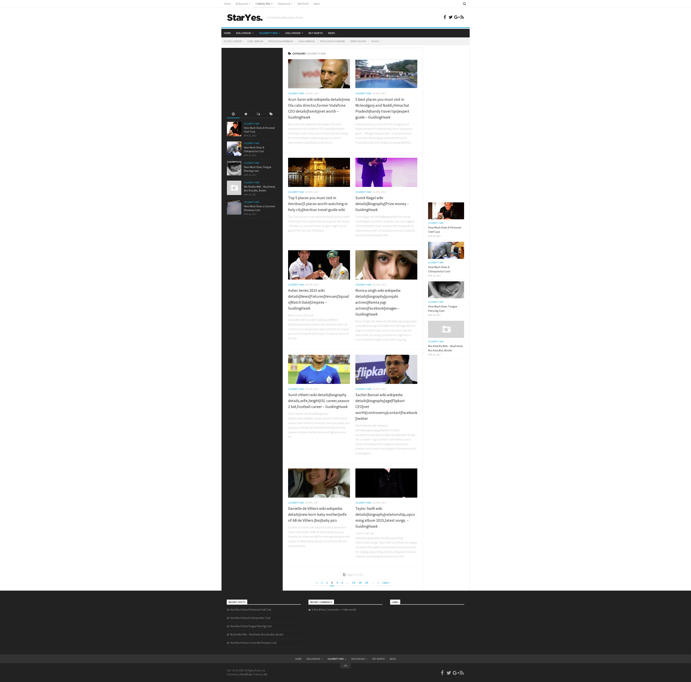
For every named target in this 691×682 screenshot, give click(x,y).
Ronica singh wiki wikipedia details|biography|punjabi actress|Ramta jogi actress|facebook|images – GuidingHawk (378, 302)
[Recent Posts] (233, 114)
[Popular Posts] (246, 114)
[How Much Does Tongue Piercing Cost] (234, 168)
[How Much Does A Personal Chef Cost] (234, 129)
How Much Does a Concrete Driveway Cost (253, 642)
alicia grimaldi (306, 41)
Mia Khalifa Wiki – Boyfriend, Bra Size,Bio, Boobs (256, 634)
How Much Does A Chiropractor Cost (250, 618)
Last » (386, 582)
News (317, 3)
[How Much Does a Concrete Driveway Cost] (234, 207)
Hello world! (349, 609)
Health (375, 41)
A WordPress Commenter (325, 609)
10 (353, 582)
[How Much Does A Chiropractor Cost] (234, 148)
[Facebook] (445, 17)
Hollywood (284, 3)
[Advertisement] (254, 75)
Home (227, 3)
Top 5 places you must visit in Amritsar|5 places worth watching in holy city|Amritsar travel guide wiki (318, 203)
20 (360, 582)
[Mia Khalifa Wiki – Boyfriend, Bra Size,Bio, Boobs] (234, 188)
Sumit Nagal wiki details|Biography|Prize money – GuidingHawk (382, 203)
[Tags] (271, 114)
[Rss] (462, 17)
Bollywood (242, 3)
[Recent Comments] (258, 114)
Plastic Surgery (233, 41)
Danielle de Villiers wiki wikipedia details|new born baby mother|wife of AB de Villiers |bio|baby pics (317, 514)
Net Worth (303, 3)
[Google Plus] (456, 17)
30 (366, 582)
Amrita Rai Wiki (358, 41)
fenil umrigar (255, 41)
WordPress (246, 674)
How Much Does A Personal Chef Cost (250, 609)
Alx (265, 674)
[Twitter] (450, 17)
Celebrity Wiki (263, 3)
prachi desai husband (332, 41)
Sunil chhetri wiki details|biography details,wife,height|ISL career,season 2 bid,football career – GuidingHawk (318, 400)
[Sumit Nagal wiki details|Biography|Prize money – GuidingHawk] (386, 172)
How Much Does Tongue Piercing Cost (250, 626)
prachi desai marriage (280, 41)
